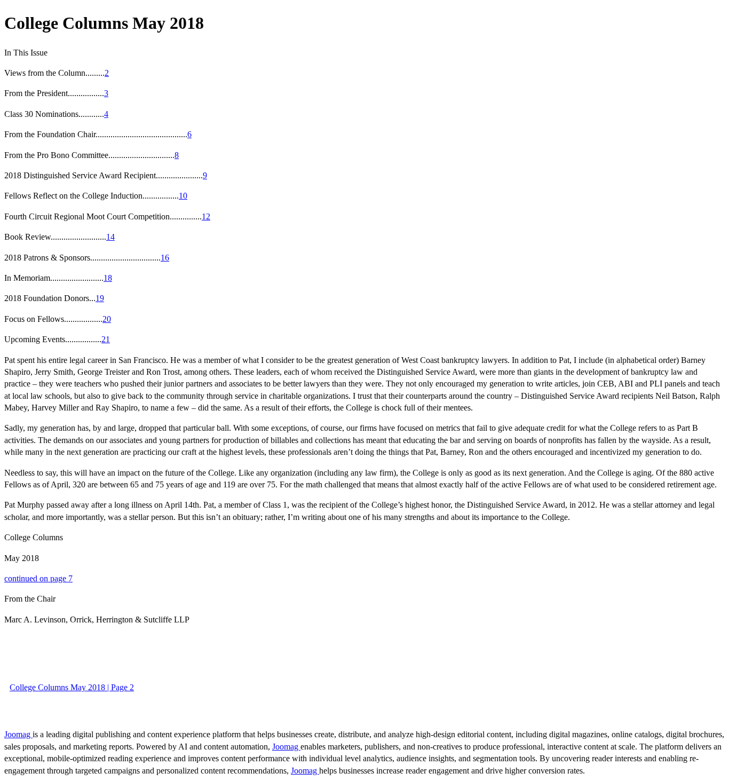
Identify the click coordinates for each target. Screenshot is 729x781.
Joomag (18, 734)
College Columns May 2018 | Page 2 (72, 687)
